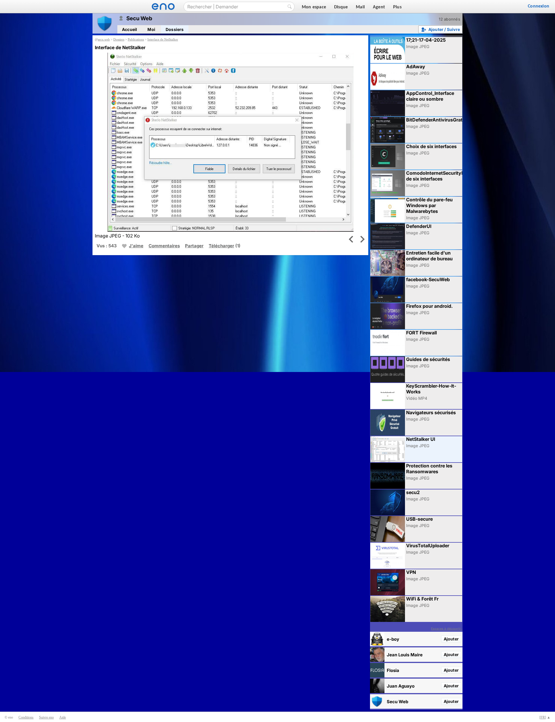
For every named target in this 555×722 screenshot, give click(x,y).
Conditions (26, 717)
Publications (136, 39)
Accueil (129, 29)
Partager (194, 245)
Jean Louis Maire (405, 654)
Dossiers (175, 29)
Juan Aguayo (401, 686)
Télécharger (221, 245)
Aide (62, 717)
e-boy (393, 639)
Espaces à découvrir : (446, 629)
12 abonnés (449, 19)
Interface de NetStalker (162, 39)
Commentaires (164, 245)
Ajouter (451, 638)
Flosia (393, 670)
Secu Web (397, 701)
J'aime (136, 245)
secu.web (104, 39)
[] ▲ (544, 717)
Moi (151, 29)
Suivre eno (46, 717)
